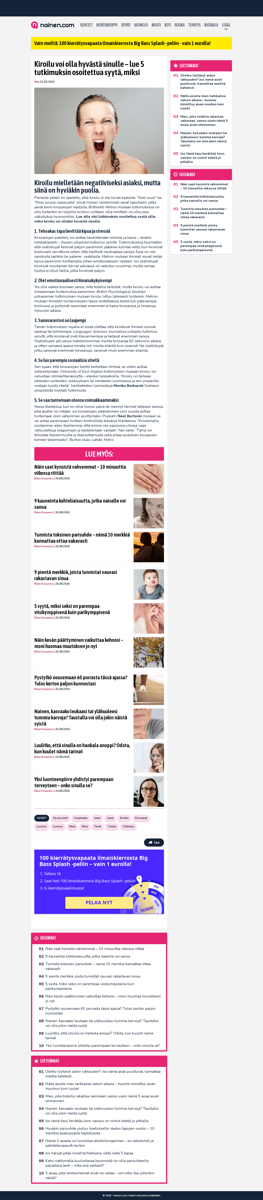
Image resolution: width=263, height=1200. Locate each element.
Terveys (194, 25)
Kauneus (141, 25)
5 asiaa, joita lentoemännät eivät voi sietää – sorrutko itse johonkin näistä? (99, 1175)
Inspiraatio (81, 818)
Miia (36, 82)
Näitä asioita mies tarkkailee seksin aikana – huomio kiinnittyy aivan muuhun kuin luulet (100, 1086)
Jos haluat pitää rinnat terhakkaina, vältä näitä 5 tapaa (89, 1153)
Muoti (156, 25)
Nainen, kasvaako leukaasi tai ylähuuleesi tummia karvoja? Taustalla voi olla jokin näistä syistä (80, 717)
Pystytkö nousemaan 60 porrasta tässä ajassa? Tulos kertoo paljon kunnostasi (80, 680)
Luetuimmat (49, 1061)
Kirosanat (141, 818)
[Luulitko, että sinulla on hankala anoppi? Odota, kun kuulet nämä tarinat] (149, 757)
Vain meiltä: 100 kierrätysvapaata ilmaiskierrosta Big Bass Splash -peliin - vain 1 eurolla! (122, 43)
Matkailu (211, 25)
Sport (126, 25)
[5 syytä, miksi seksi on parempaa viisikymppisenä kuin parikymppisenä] (149, 618)
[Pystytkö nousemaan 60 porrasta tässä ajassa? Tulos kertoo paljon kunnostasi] (149, 690)
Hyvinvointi (60, 818)
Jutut (97, 818)
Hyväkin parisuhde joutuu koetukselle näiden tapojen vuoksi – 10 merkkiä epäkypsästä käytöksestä (100, 1131)
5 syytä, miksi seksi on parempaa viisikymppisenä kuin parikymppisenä (72, 609)
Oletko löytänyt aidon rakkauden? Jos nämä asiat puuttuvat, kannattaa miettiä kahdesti (102, 1074)
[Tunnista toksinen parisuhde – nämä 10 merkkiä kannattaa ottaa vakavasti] (149, 547)
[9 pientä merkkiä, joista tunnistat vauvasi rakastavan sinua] (149, 584)
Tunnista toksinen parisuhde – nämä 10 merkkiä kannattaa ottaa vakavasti (82, 538)
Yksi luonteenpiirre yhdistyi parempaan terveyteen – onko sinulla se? (73, 782)
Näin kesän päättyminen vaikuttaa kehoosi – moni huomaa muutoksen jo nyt (78, 643)
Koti (168, 25)
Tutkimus (128, 826)
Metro (109, 439)
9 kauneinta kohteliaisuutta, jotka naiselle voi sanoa (80, 504)
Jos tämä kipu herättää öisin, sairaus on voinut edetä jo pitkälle (97, 1120)
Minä (72, 826)
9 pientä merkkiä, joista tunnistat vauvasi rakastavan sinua (75, 575)
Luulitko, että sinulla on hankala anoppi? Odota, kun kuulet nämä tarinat (82, 748)
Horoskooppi (107, 25)
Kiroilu (124, 818)
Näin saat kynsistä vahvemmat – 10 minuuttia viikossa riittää (80, 470)
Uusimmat (48, 938)
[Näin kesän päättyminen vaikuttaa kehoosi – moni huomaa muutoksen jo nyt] (149, 652)
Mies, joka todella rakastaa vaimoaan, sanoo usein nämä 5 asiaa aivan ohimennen (102, 1098)
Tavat (97, 826)
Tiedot (112, 826)
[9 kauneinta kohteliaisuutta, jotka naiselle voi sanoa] (149, 513)
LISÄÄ (226, 25)
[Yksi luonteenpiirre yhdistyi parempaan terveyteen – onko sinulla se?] (149, 791)
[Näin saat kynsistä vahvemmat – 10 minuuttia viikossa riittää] (149, 479)
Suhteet (86, 25)
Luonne (41, 826)
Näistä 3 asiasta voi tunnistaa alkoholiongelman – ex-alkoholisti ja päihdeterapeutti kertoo (99, 1143)
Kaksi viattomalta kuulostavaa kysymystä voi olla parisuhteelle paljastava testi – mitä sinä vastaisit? (97, 1163)
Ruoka (180, 25)
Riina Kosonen (43, 478)
